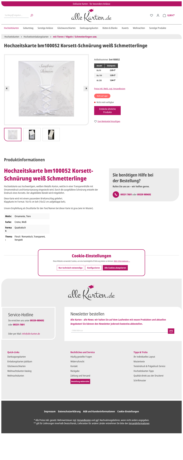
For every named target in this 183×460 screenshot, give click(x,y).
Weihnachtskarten (15, 375)
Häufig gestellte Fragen (81, 356)
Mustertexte (139, 361)
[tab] (24, 160)
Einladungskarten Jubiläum (19, 361)
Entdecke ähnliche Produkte (107, 110)
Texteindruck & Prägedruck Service (149, 366)
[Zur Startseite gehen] (91, 15)
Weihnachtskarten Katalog (19, 370)
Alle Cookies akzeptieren (115, 267)
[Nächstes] (86, 88)
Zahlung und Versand (80, 375)
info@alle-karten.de (31, 333)
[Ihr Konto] (158, 15)
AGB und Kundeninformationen (99, 411)
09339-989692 (37, 320)
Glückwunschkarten (16, 366)
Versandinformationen (139, 423)
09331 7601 (126, 194)
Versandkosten (84, 420)
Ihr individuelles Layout (144, 356)
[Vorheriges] (6, 88)
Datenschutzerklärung (69, 411)
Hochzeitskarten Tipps (144, 370)
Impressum (50, 411)
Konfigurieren (93, 267)
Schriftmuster (140, 380)
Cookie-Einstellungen (128, 411)
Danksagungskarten (16, 356)
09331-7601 (19, 324)
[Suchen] (32, 15)
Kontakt (74, 366)
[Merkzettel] (151, 15)
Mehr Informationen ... (122, 261)
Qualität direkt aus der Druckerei (148, 375)
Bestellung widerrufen (80, 381)
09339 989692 (144, 194)
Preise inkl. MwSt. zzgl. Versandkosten (109, 88)
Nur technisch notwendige (71, 267)
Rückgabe (74, 370)
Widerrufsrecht (77, 361)
